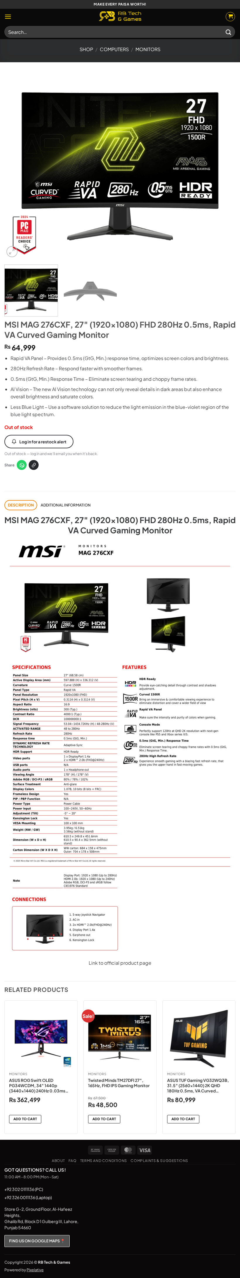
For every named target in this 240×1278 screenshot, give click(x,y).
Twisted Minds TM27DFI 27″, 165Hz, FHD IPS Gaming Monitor (119, 1083)
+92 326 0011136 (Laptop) (28, 1197)
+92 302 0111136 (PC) (23, 1189)
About (58, 1160)
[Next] (223, 166)
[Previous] (16, 166)
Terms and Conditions (103, 1160)
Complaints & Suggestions (159, 1160)
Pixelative (35, 1269)
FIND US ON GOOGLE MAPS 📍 (37, 1241)
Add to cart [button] (25, 1119)
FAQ (72, 1160)
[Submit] (228, 31)
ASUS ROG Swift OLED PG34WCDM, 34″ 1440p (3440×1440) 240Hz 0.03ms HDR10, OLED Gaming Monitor (38, 1086)
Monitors (148, 49)
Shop (86, 49)
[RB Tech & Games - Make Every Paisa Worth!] (120, 17)
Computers (114, 49)
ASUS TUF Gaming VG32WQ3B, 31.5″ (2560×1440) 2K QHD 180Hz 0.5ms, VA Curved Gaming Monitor (198, 1086)
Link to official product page (120, 963)
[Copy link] (34, 465)
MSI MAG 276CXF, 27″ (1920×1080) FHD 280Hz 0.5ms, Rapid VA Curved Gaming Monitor (120, 525)
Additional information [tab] (66, 505)
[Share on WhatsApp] (22, 465)
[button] (7, 16)
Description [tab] (21, 505)
